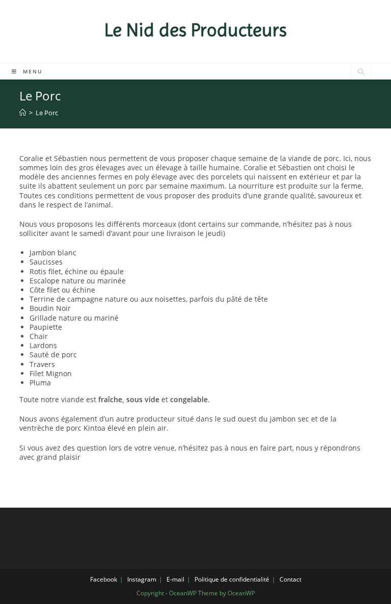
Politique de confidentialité (231, 579)
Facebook (103, 579)
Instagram (141, 579)
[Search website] (361, 72)
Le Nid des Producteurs (195, 30)
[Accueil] (22, 112)
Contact (290, 579)
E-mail (175, 579)
